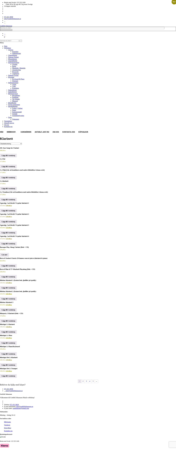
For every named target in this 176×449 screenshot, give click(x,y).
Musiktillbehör (13, 106)
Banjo (14, 66)
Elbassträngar (12, 59)
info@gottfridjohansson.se (14, 391)
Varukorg (7, 425)
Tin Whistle (16, 99)
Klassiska (15, 51)
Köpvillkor (83, 132)
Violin (14, 84)
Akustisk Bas (16, 70)
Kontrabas (15, 88)
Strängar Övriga (13, 75)
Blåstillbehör (12, 103)
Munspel (15, 101)
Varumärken (8, 121)
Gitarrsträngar (12, 55)
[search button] (20, 41)
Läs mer (4, 255)
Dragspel (15, 81)
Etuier (14, 110)
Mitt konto (7, 422)
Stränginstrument (13, 62)
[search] (6, 30)
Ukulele (14, 64)
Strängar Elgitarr (13, 57)
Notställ (14, 114)
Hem (5, 46)
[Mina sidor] (4, 33)
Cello (14, 86)
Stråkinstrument (13, 83)
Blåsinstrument (13, 94)
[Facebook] (4, 20)
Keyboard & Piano (18, 79)
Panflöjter (15, 97)
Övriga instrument (14, 104)
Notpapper (15, 119)
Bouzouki (15, 72)
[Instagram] (4, 22)
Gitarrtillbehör (12, 61)
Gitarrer (10, 50)
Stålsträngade (16, 53)
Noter (10, 117)
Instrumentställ (17, 112)
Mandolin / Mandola (18, 68)
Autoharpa (15, 73)
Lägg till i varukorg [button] (8, 155)
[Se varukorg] (4, 35)
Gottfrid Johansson (6, 26)
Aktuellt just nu (9, 123)
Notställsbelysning (18, 115)
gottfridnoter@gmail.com (21, 408)
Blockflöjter (16, 95)
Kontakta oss (8, 126)
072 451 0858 (8, 389)
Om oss (6, 125)
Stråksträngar (12, 90)
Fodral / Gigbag (17, 108)
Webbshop (7, 48)
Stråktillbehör (12, 92)
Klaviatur (11, 77)
